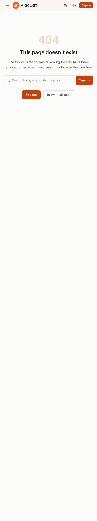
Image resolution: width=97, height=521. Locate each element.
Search (84, 80)
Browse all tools (59, 94)
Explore (31, 94)
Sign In (86, 5)
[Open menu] (7, 5)
